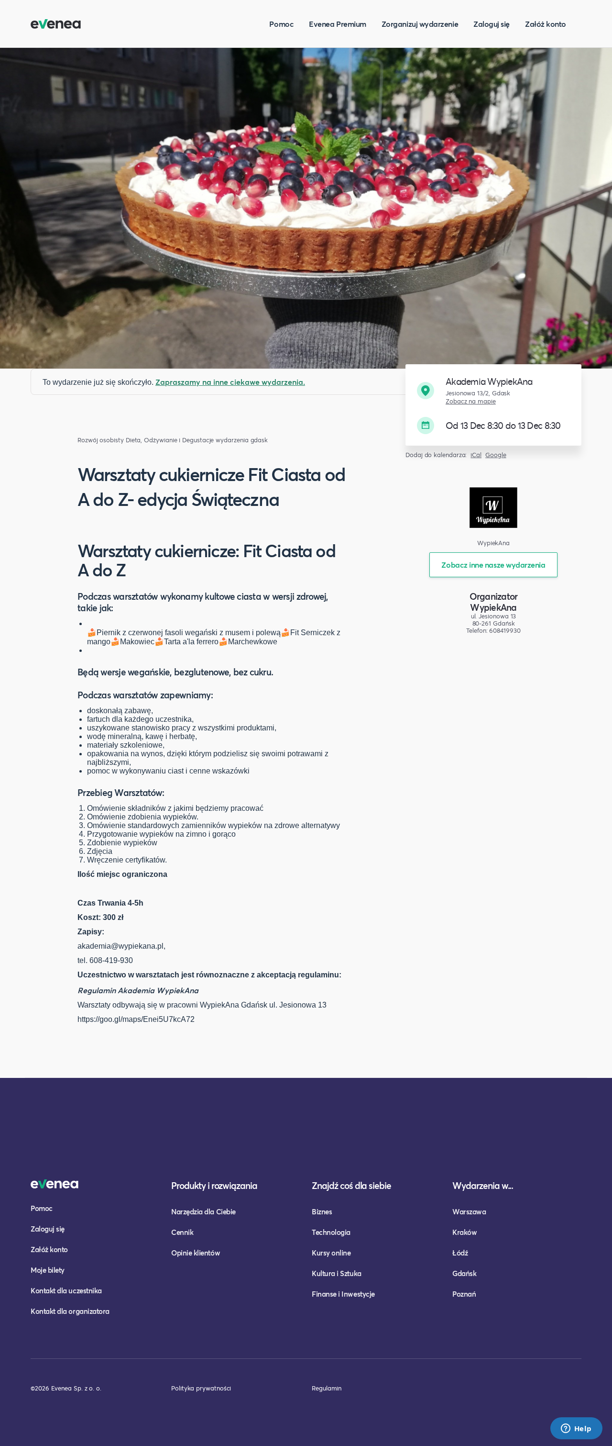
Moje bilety (48, 1270)
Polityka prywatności (201, 1388)
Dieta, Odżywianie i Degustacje (170, 440)
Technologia (331, 1232)
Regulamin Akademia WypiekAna (137, 990)
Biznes (322, 1211)
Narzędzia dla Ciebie (203, 1211)
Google (495, 455)
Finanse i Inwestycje (343, 1294)
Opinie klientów (195, 1252)
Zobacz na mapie (471, 401)
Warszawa (469, 1211)
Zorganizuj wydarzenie (420, 24)
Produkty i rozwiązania (214, 1185)
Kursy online (331, 1252)
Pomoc (281, 24)
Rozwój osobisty (100, 440)
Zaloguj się (491, 24)
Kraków (464, 1232)
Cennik (182, 1232)
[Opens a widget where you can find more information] (576, 1429)
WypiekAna (493, 607)
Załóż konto (545, 24)
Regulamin (326, 1388)
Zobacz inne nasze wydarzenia (493, 565)
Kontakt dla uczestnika (66, 1290)
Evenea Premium (337, 24)
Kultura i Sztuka (336, 1273)
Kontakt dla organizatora (70, 1311)
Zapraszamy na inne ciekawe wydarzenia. (230, 382)
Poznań (464, 1294)
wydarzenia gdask (242, 440)
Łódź (460, 1252)
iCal (475, 455)
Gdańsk (464, 1273)
